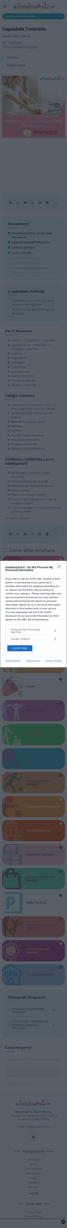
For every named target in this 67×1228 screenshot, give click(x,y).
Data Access (33, 660)
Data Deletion (13, 660)
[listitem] (33, 630)
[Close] (60, 567)
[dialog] (33, 614)
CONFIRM (20, 648)
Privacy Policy (53, 660)
